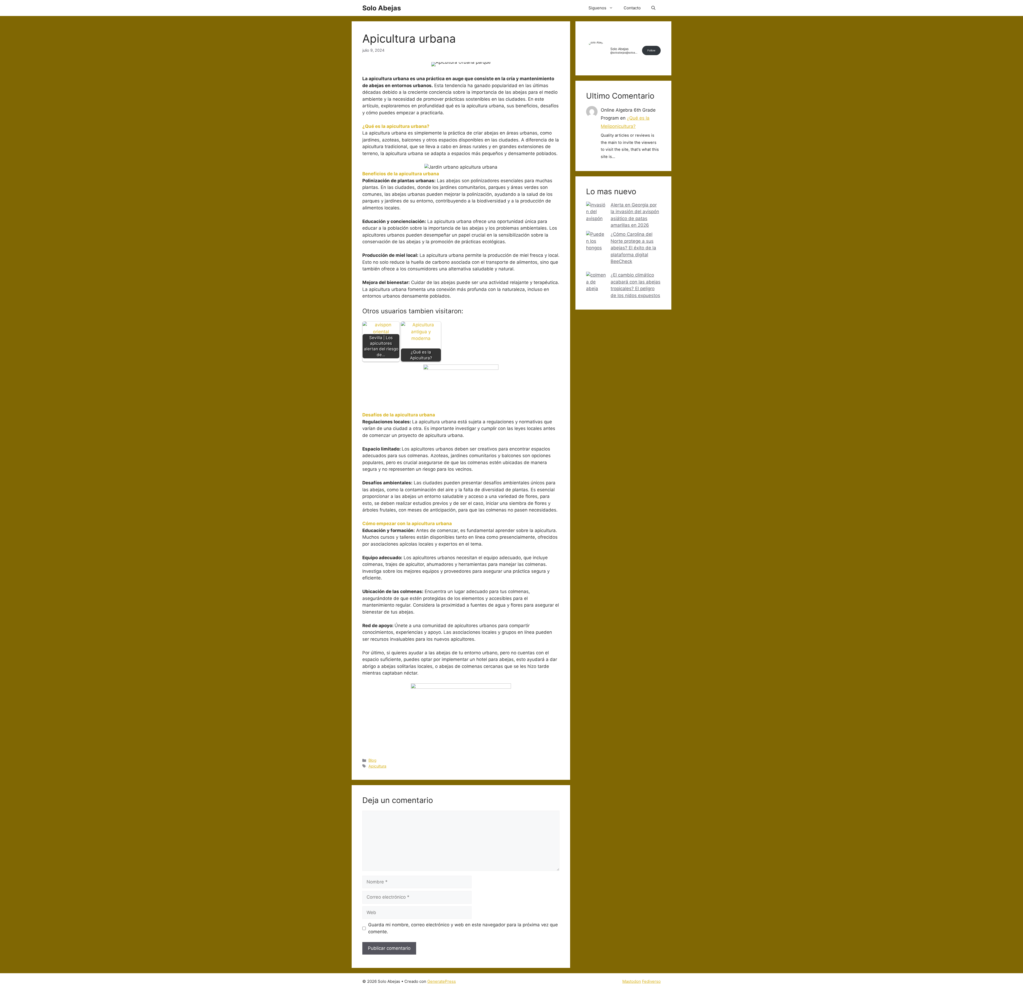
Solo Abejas (381, 8)
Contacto (632, 7)
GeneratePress (441, 981)
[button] (653, 8)
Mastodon (631, 981)
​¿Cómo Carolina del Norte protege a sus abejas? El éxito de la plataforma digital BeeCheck (633, 248)
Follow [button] (651, 50)
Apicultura (377, 766)
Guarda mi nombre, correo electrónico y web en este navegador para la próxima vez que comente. (463, 928)
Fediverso (651, 981)
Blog (372, 760)
